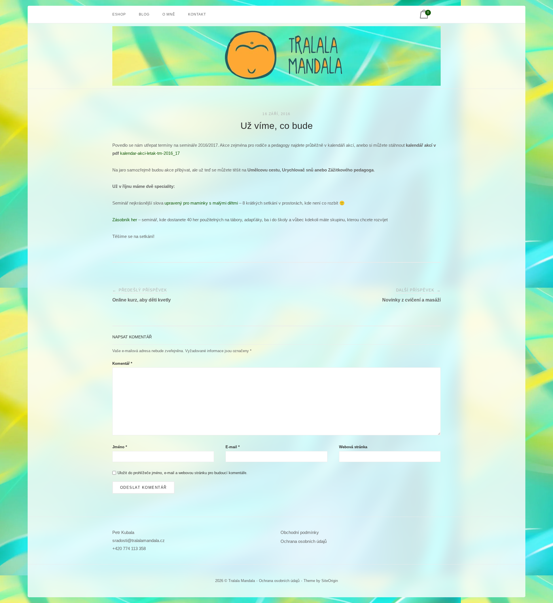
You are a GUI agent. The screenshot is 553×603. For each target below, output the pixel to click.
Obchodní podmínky (300, 532)
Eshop (119, 14)
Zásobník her (124, 219)
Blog (144, 14)
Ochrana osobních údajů (304, 541)
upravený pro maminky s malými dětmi (201, 203)
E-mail (233, 447)
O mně (168, 14)
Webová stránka (353, 447)
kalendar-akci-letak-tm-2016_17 (150, 153)
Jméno (119, 447)
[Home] (276, 81)
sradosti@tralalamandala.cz (138, 540)
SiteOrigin (329, 581)
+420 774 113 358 (129, 548)
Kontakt (197, 14)
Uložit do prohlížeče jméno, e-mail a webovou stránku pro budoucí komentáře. (182, 473)
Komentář (122, 363)
